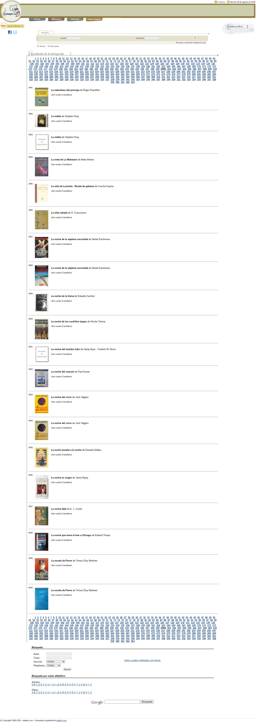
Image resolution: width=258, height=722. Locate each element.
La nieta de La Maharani (64, 159)
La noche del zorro (61, 397)
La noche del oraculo (62, 371)
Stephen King (72, 116)
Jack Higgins (82, 397)
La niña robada (59, 212)
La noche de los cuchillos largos (69, 321)
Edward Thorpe (102, 535)
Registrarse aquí (200, 43)
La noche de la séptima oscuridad (69, 268)
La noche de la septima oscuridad (69, 239)
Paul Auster (84, 371)
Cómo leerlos (54, 46)
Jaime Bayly (82, 477)
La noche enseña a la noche (66, 450)
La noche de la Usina (62, 296)
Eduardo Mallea (93, 450)
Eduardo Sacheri (86, 296)
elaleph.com (61, 720)
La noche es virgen (61, 477)
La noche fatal (58, 509)
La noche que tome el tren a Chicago (71, 535)
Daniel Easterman (101, 239)
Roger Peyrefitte (91, 90)
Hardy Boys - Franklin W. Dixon (100, 349)
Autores (42, 46)
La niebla (56, 116)
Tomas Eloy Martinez (87, 560)
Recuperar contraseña (184, 43)
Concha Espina (105, 186)
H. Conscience (78, 212)
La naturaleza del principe (65, 90)
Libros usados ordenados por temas (142, 660)
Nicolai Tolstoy (98, 321)
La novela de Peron (61, 560)
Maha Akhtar (87, 159)
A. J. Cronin (76, 509)
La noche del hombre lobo (65, 349)
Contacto (221, 2)
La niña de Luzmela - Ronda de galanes (72, 186)
